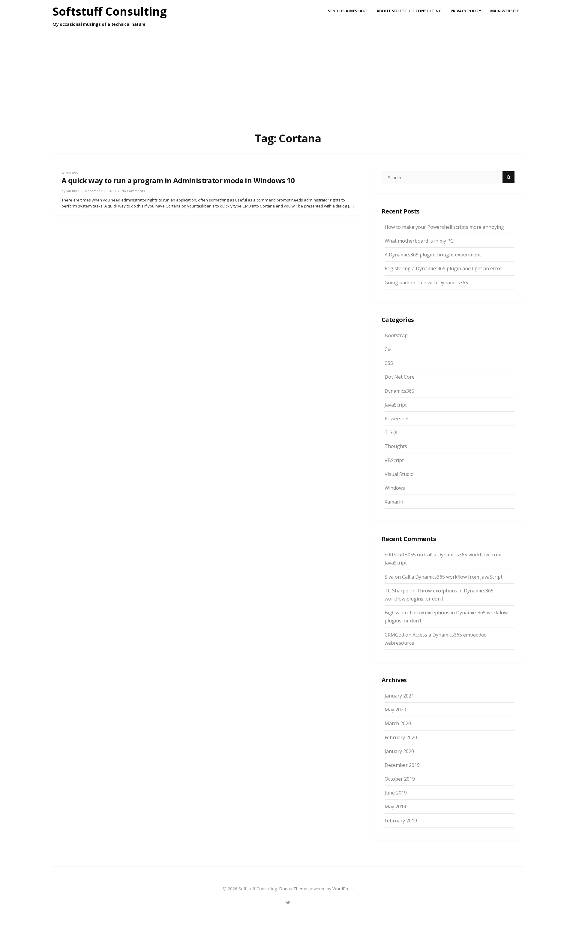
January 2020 (399, 751)
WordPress (343, 888)
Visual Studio (399, 474)
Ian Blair (72, 191)
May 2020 (395, 709)
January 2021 (399, 695)
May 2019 (395, 806)
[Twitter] (288, 902)
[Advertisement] (288, 81)
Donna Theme (293, 888)
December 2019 (402, 765)
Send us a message (348, 11)
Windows (70, 173)
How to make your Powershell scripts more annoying (444, 227)
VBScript (394, 460)
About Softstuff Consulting (409, 11)
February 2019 (401, 820)
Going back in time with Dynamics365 (426, 282)
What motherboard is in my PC (419, 241)
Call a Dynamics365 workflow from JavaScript (452, 576)
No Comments (133, 191)
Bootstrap (396, 335)
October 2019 (400, 779)
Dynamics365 (399, 391)
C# (388, 349)
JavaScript (396, 404)
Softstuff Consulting (109, 11)
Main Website (504, 11)
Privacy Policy (466, 11)
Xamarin (394, 501)
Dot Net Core (400, 377)
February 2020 (401, 737)
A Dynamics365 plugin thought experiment (433, 254)
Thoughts (396, 446)
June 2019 (396, 792)
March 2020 (398, 723)
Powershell (397, 418)
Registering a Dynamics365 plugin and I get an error (443, 268)
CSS (389, 363)
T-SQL (392, 432)
